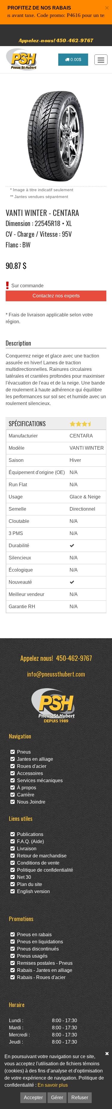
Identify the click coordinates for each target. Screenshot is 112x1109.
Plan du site (28, 884)
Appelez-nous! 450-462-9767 (56, 40)
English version (32, 891)
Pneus (23, 752)
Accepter (33, 1097)
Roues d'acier (30, 766)
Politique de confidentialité (44, 870)
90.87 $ (16, 265)
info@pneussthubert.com (56, 673)
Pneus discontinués (37, 948)
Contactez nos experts (56, 295)
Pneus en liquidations (39, 941)
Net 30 (23, 877)
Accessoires (29, 773)
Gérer (57, 1097)
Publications (29, 834)
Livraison (25, 848)
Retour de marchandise (41, 855)
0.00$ (75, 59)
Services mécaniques (39, 780)
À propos (25, 787)
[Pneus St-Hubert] (21, 59)
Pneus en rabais (33, 934)
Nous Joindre (30, 801)
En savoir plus (53, 1085)
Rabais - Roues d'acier (40, 977)
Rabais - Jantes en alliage (43, 970)
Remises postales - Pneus (44, 963)
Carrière (24, 794)
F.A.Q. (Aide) (29, 841)
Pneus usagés (31, 956)
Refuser (79, 1097)
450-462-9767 (74, 658)
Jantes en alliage (34, 759)
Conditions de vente (37, 862)
